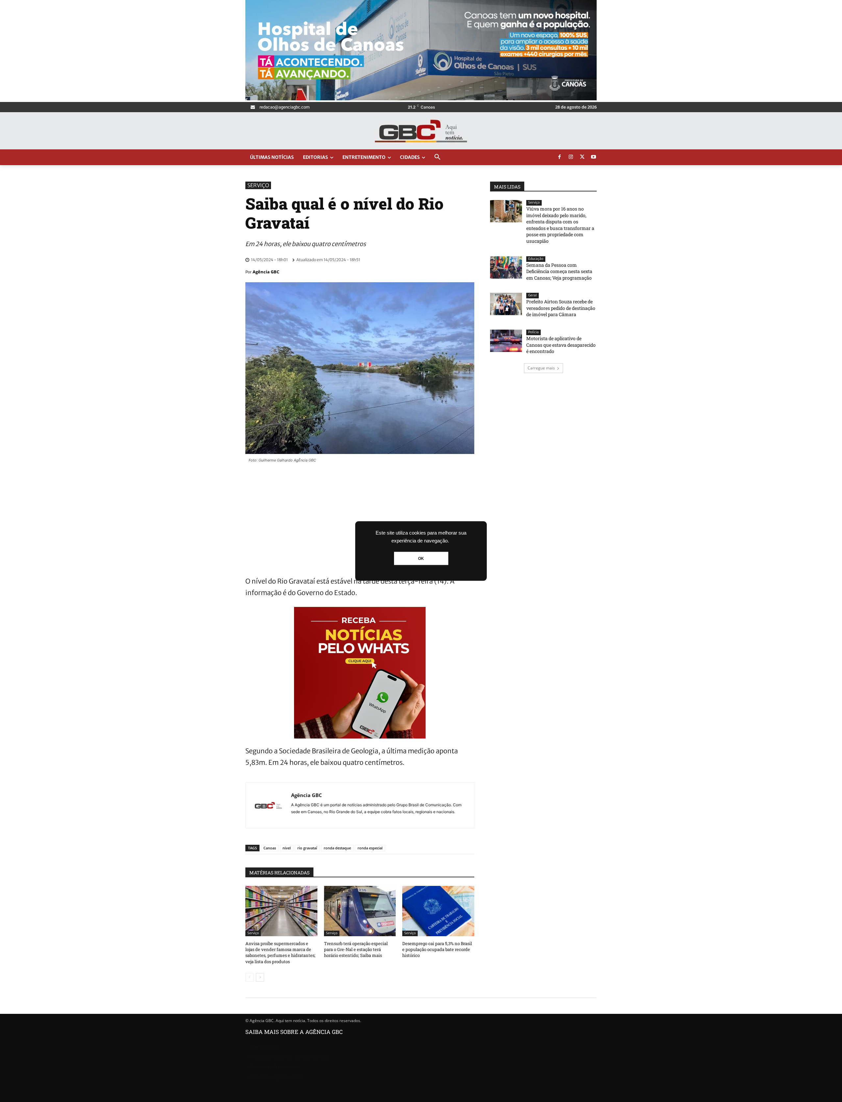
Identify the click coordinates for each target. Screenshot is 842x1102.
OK (421, 558)
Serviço (258, 185)
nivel (287, 847)
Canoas (269, 847)
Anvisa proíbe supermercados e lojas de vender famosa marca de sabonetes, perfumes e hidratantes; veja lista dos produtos (280, 952)
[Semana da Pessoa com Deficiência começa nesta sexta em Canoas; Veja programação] (506, 267)
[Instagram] (571, 157)
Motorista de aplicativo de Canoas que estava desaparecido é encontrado (561, 344)
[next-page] (260, 977)
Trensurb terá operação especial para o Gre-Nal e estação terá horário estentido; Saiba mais (356, 949)
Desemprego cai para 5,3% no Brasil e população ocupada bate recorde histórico (437, 949)
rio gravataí (307, 847)
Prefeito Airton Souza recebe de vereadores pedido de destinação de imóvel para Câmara (560, 307)
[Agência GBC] (268, 805)
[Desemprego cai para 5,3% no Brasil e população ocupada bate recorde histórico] (438, 911)
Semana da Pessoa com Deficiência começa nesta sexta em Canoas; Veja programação (559, 271)
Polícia (533, 332)
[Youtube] (593, 157)
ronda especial (370, 847)
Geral (532, 295)
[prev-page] (249, 977)
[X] (582, 157)
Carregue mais (541, 368)
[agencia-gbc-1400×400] (421, 98)
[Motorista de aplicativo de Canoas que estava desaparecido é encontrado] (506, 341)
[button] (437, 157)
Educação (535, 259)
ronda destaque (337, 847)
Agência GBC (266, 272)
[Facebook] (559, 157)
